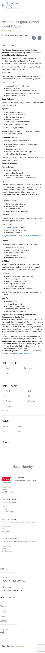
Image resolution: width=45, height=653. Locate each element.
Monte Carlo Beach (9, 519)
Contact (3, 611)
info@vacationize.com (25, 353)
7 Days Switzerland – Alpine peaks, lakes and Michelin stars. (21, 237)
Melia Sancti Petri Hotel (10, 539)
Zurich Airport (11, 228)
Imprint (2, 616)
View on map (6, 30)
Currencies (4, 629)
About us (3, 606)
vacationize (21, 646)
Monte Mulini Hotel (9, 499)
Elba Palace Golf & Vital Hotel (13, 477)
